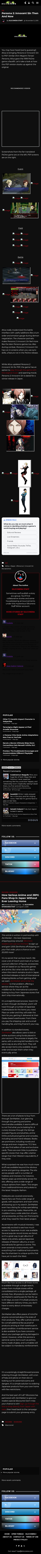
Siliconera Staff (16, 20)
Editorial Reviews (14, 533)
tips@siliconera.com (25, 1551)
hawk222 (14, 794)
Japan (13, 566)
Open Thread (17, 1534)
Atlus (8, 566)
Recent (10, 767)
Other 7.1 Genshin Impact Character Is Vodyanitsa (19, 803)
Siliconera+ (31, 1534)
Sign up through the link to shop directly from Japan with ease (20, 1407)
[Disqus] (20, 647)
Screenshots (7, 569)
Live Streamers (13, 537)
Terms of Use (32, 1537)
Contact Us (18, 1537)
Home (7, 1534)
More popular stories (11, 760)
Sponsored (13, 892)
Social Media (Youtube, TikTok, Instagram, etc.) (19, 547)
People (4, 767)
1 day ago (15, 816)
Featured (5, 892)
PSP (3, 10)
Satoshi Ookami (16, 809)
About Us (7, 1537)
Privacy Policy (20, 1540)
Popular (17, 767)
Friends (10, 541)
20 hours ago (16, 790)
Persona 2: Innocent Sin (25, 566)
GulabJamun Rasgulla (19, 775)
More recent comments (11, 826)
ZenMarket (7, 1033)
